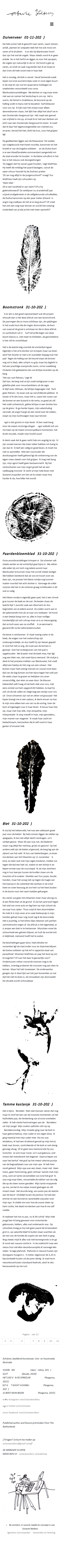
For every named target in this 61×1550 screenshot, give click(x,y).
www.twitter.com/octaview (16, 1406)
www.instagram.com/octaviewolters (21, 1399)
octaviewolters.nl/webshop (33, 1454)
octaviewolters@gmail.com (16, 1443)
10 (50, 1341)
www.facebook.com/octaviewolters (21, 1412)
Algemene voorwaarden (18, 1533)
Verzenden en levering (44, 1533)
